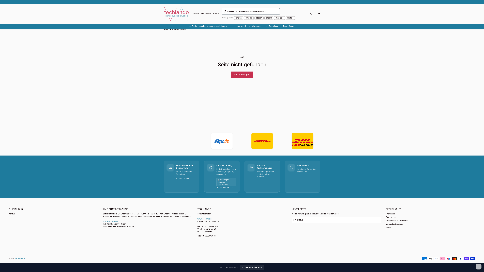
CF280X (269, 18)
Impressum (390, 214)
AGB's (388, 227)
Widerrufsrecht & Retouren (397, 220)
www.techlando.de (204, 219)
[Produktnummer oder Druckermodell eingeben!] (224, 11)
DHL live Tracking (110, 221)
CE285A (259, 18)
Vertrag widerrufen (253, 267)
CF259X (238, 18)
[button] (319, 14)
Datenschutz (391, 217)
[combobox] (251, 11)
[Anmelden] (378, 220)
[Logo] (176, 14)
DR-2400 (249, 18)
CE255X (290, 18)
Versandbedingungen (394, 224)
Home (166, 30)
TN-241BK (279, 18)
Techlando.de (20, 258)
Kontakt (12, 214)
